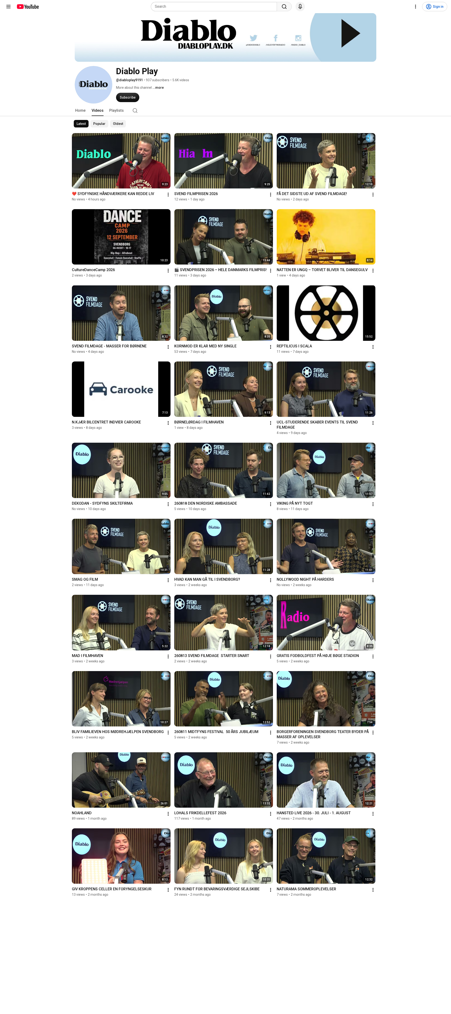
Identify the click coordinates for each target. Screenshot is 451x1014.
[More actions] (168, 194)
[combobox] (215, 6)
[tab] (80, 110)
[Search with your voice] (300, 6)
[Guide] (8, 6)
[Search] (284, 6)
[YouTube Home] (27, 6)
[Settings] (415, 6)
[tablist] (225, 110)
